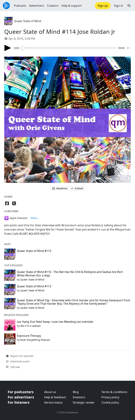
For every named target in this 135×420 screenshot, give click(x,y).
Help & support (71, 6)
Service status (53, 402)
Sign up (103, 6)
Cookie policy (110, 402)
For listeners (19, 402)
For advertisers (21, 397)
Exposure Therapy (29, 336)
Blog (76, 392)
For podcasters (21, 391)
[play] (7, 48)
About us (50, 392)
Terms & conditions (114, 392)
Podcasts (20, 6)
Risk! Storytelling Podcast (35, 339)
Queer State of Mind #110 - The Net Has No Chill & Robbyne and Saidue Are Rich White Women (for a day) (70, 273)
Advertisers (36, 6)
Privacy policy (110, 397)
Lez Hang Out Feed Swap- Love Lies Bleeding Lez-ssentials (55, 322)
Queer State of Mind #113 (34, 251)
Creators (53, 6)
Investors (79, 397)
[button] (129, 5)
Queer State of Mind (27, 21)
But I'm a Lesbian (30, 325)
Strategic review (83, 402)
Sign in (118, 6)
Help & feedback (55, 397)
